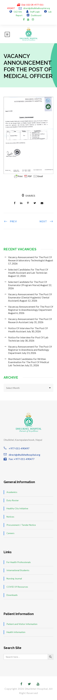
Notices (10, 516)
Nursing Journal (14, 578)
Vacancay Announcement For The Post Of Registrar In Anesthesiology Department (30, 308)
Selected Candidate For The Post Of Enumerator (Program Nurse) (27, 283)
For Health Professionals (18, 562)
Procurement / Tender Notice (21, 525)
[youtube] (28, 19)
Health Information (15, 632)
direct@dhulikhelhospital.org (36, 8)
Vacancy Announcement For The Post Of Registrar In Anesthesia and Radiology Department (30, 349)
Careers (10, 533)
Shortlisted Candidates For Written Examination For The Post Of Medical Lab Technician (28, 362)
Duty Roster (12, 500)
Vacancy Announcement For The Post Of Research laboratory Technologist (30, 259)
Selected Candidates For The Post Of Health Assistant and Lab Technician (28, 271)
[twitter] (29, 684)
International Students (17, 570)
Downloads (12, 595)
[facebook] (24, 19)
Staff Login (35, 11)
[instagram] (33, 19)
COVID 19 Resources (17, 586)
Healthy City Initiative (17, 508)
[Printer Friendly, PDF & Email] (28, 176)
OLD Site (18, 11)
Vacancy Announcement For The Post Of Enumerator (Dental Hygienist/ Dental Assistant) (30, 297)
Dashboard (36, 15)
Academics (11, 492)
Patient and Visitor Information (21, 624)
